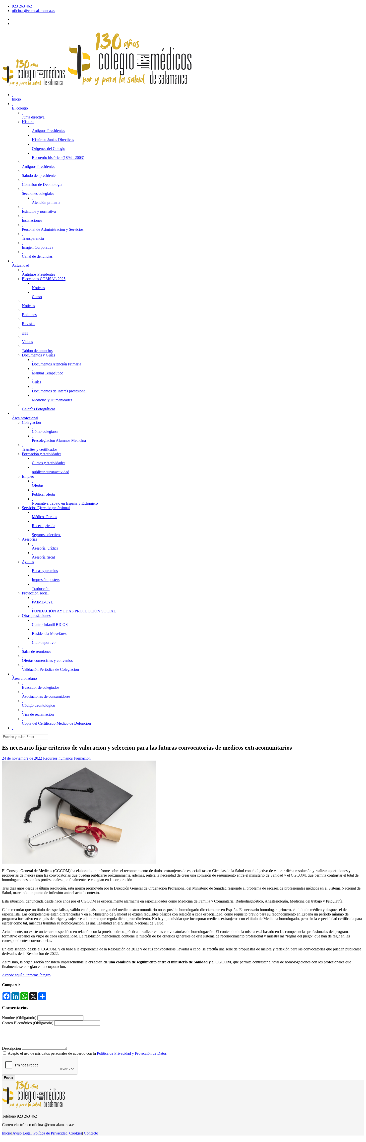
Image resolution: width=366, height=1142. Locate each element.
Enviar (8, 1078)
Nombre (19, 1018)
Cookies (75, 1133)
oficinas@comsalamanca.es (33, 10)
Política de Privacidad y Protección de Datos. (132, 1053)
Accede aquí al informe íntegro (26, 975)
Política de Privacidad (50, 1133)
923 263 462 (22, 6)
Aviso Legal (22, 1133)
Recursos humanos (58, 758)
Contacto (91, 1133)
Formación (82, 758)
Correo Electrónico (27, 1023)
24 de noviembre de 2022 (22, 758)
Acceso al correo (25, 19)
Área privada (22, 23)
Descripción (11, 1048)
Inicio (6, 1133)
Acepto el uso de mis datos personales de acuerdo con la (88, 1053)
